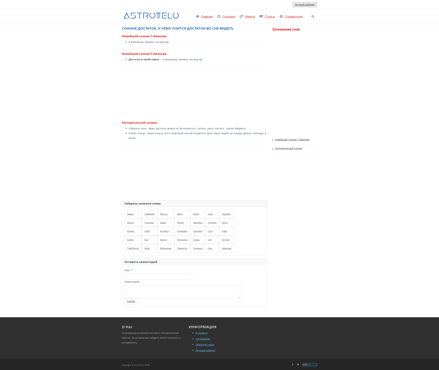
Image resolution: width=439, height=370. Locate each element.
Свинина (197, 222)
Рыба (196, 213)
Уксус (225, 222)
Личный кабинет (305, 4)
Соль (210, 213)
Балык (130, 213)
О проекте (201, 333)
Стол (210, 231)
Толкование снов (286, 29)
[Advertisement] (193, 93)
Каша (163, 222)
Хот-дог (226, 239)
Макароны (165, 248)
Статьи (270, 16)
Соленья (197, 248)
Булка (130, 239)
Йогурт (164, 213)
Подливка (182, 231)
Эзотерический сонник (288, 148)
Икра (147, 248)
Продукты (182, 239)
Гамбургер (133, 248)
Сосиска (212, 222)
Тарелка (226, 213)
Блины (130, 231)
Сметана (197, 231)
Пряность (182, 248)
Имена (250, 16)
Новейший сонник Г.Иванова (292, 139)
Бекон (130, 222)
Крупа (163, 239)
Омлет (180, 222)
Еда (146, 239)
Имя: (128, 270)
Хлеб (224, 231)
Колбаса (164, 231)
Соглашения (202, 338)
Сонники (228, 16)
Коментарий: (132, 281)
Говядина (149, 213)
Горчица (149, 222)
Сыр (210, 248)
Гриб (147, 231)
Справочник (294, 16)
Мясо (180, 213)
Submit (131, 301)
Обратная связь (204, 344)
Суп (210, 239)
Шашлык (227, 248)
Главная (207, 16)
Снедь (196, 239)
